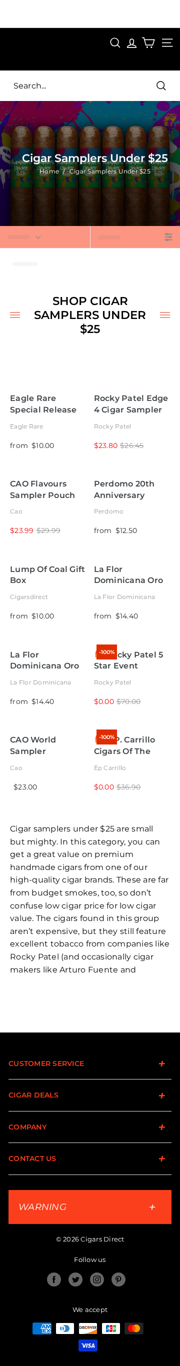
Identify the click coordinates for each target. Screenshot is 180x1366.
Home (49, 171)
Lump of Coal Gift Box (47, 575)
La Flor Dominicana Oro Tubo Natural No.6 (129, 575)
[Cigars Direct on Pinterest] (119, 1279)
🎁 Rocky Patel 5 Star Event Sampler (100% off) (129, 661)
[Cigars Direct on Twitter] (75, 1279)
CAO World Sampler (33, 745)
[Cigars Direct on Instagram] (97, 1279)
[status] (45, 237)
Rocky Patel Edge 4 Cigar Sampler (131, 404)
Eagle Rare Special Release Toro (43, 404)
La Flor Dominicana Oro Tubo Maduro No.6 (45, 661)
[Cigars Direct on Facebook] (54, 1279)
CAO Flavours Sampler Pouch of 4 (42, 489)
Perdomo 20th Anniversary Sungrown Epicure (124, 489)
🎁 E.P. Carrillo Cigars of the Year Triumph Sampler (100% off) (125, 745)
